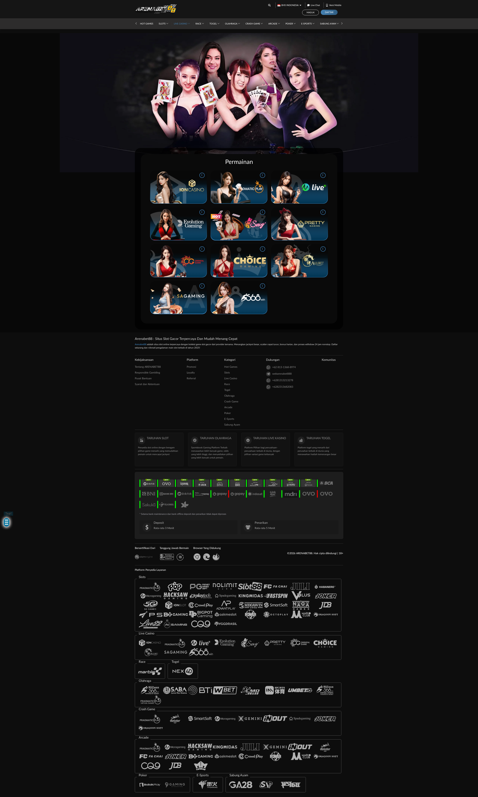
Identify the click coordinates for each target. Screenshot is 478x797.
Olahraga (231, 24)
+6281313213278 (282, 380)
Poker (289, 24)
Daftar (329, 12)
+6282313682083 (282, 387)
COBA (185, 187)
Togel (213, 24)
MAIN (171, 187)
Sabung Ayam (328, 24)
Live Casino (181, 24)
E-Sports (306, 24)
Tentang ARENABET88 (148, 367)
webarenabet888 (282, 374)
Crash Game (253, 24)
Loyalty (191, 372)
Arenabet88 (140, 344)
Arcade (273, 24)
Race (198, 24)
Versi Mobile (335, 5)
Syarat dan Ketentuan (147, 384)
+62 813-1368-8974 (284, 367)
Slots (162, 24)
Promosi (191, 367)
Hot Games (146, 24)
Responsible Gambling (147, 372)
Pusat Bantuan (143, 378)
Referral (191, 378)
